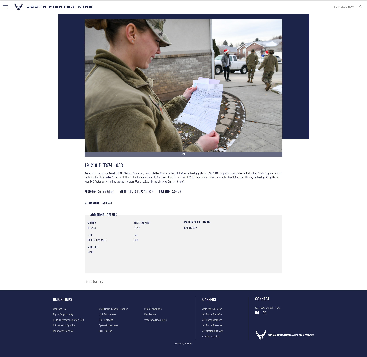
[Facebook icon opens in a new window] (257, 313)
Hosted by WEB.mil (183, 343)
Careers (209, 299)
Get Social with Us (267, 307)
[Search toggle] (361, 7)
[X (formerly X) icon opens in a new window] (265, 313)
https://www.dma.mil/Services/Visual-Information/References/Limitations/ (217, 246)
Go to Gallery (94, 281)
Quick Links (62, 299)
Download (93, 203)
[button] (4, 7)
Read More (190, 227)
